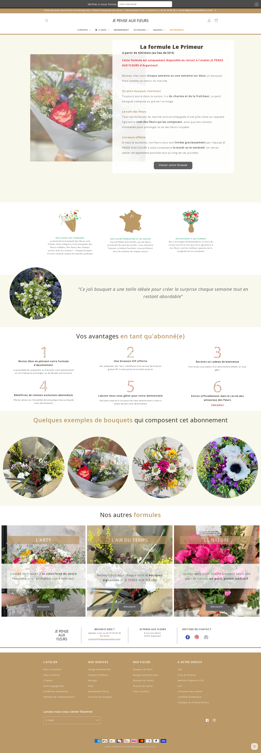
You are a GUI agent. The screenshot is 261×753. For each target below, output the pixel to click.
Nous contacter (51, 674)
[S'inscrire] (96, 720)
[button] (256, 4)
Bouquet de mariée (143, 680)
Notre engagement (53, 685)
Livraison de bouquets (100, 696)
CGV (180, 685)
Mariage (92, 680)
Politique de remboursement (59, 696)
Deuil (90, 685)
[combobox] (145, 4)
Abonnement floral (98, 691)
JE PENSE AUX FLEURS (121, 747)
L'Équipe (48, 680)
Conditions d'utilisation (55, 691)
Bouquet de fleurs (143, 669)
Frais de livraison (187, 674)
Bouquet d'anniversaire (145, 674)
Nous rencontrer (52, 669)
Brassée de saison (143, 685)
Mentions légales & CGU (191, 680)
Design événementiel (99, 669)
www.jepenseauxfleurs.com (143, 747)
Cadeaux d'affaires (98, 674)
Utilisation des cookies (190, 691)
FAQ (180, 669)
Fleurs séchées (141, 691)
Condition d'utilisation (190, 696)
